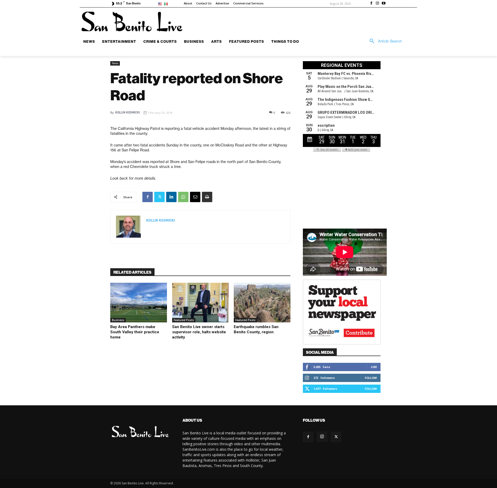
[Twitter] (159, 197)
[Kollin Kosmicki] (128, 227)
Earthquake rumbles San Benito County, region (256, 329)
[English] (161, 3)
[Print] (207, 197)
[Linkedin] (171, 197)
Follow (371, 378)
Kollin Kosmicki (127, 112)
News (115, 63)
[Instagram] (377, 4)
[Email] (195, 197)
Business (118, 320)
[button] (384, 41)
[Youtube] (384, 4)
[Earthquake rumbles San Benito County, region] (262, 302)
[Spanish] (167, 3)
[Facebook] (371, 4)
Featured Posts (184, 320)
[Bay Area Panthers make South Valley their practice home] (138, 302)
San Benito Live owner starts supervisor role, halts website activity (199, 332)
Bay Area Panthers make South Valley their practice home (134, 332)
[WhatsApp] (183, 197)
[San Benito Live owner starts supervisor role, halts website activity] (200, 302)
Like (374, 367)
